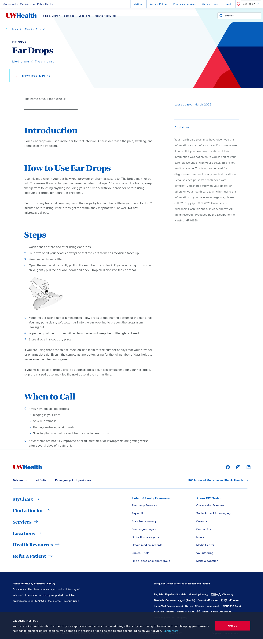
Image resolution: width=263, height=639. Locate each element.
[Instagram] (237, 467)
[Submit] (221, 16)
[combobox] (242, 16)
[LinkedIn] (246, 467)
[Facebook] (227, 467)
